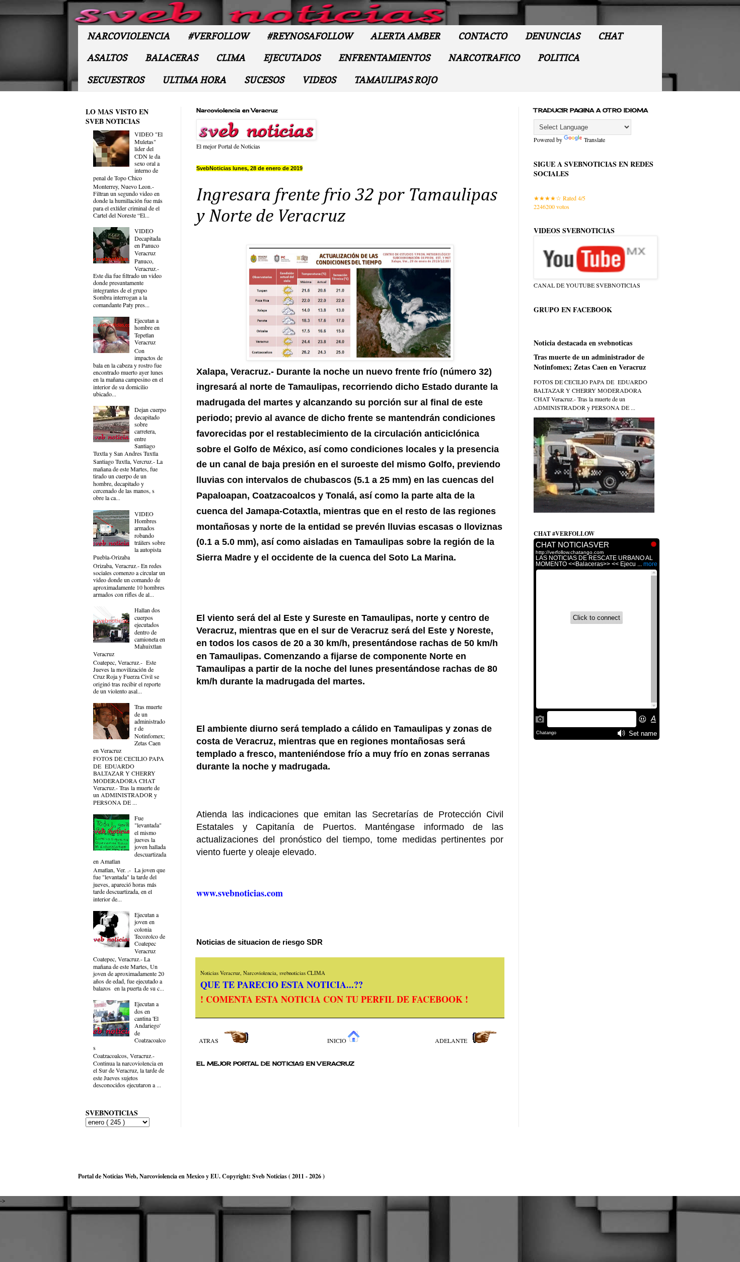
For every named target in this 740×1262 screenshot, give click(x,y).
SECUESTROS (115, 80)
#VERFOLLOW (218, 36)
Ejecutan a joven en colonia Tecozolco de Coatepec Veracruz (149, 932)
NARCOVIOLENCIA (128, 36)
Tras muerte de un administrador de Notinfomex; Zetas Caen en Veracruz (590, 362)
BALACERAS (171, 57)
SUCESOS (264, 80)
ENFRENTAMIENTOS (384, 57)
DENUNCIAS (552, 36)
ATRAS (209, 1040)
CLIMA (230, 57)
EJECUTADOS (291, 57)
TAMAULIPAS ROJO (395, 80)
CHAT (610, 36)
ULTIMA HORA (194, 80)
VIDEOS (319, 80)
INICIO (337, 1040)
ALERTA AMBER (405, 36)
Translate (594, 139)
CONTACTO (482, 36)
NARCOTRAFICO (484, 57)
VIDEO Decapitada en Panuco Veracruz (147, 241)
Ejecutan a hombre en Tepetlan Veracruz (147, 331)
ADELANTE (452, 1040)
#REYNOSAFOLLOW (309, 36)
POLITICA (558, 57)
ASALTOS (107, 57)
